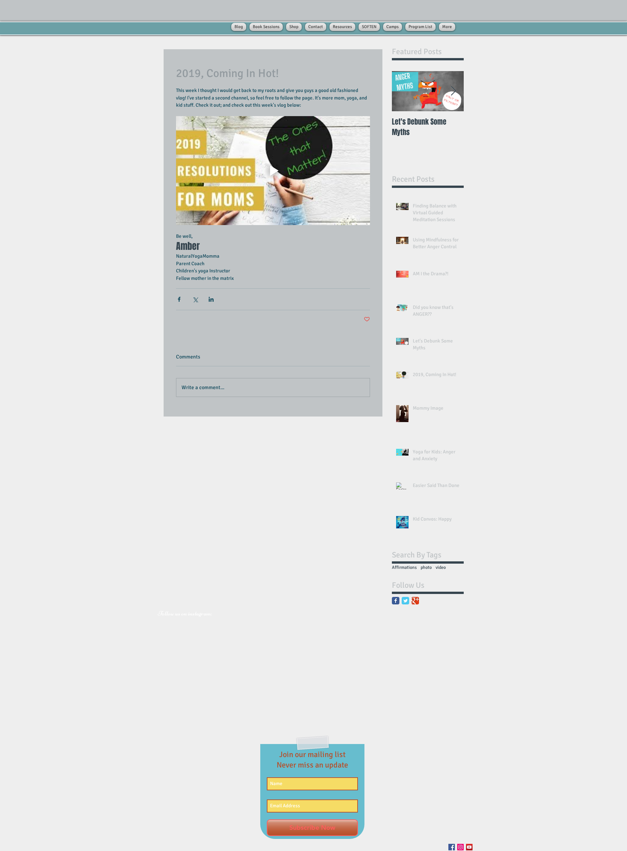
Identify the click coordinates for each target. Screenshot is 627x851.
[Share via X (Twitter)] (195, 299)
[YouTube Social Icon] (469, 847)
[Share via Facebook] (179, 299)
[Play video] (273, 170)
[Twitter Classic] (405, 600)
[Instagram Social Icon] (460, 847)
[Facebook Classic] (395, 600)
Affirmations (404, 567)
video (441, 567)
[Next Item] (453, 91)
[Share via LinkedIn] (211, 299)
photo (426, 567)
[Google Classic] (415, 600)
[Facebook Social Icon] (451, 847)
